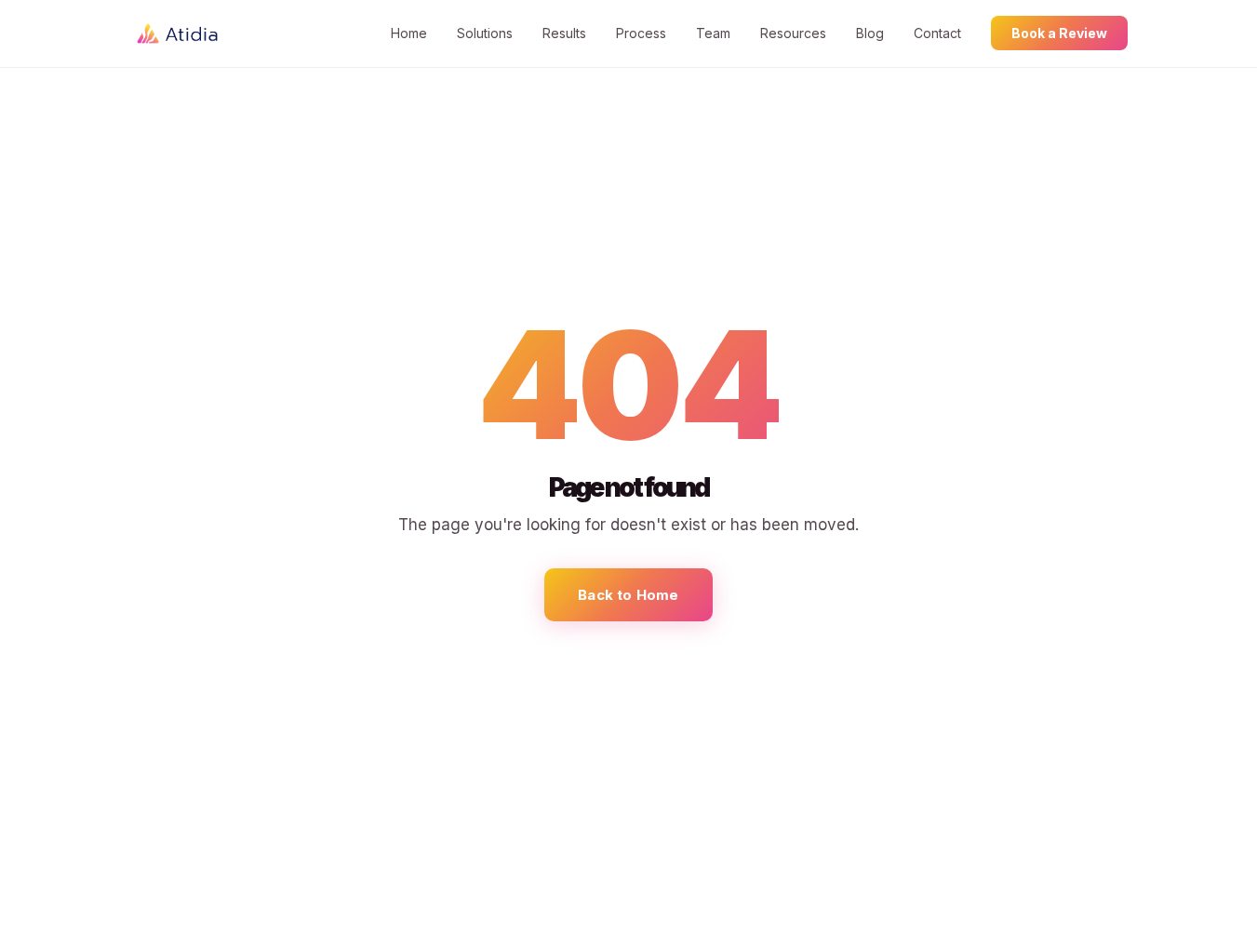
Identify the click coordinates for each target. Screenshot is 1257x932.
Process (641, 33)
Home (409, 33)
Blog (870, 33)
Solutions (485, 33)
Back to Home (628, 595)
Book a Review (1059, 33)
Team (713, 33)
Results (564, 33)
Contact (937, 33)
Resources (793, 33)
